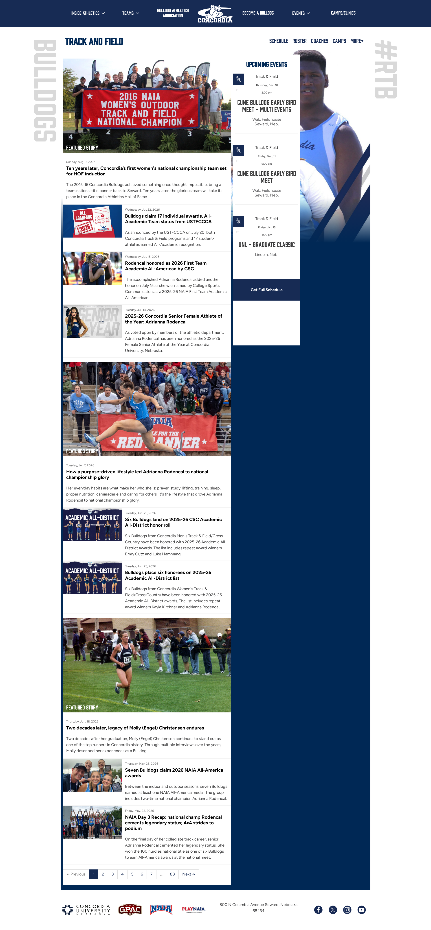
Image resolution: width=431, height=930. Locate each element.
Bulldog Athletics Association (173, 12)
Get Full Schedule (267, 289)
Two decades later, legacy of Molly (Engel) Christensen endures (135, 728)
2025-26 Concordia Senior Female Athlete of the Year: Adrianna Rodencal (173, 318)
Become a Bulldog (258, 12)
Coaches (319, 40)
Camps (339, 40)
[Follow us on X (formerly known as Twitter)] (332, 910)
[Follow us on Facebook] (318, 910)
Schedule (278, 40)
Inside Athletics (85, 13)
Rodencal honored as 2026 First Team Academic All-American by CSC (166, 265)
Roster (299, 40)
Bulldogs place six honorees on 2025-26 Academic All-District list (168, 575)
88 (172, 874)
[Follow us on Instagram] (347, 910)
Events (298, 13)
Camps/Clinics (343, 12)
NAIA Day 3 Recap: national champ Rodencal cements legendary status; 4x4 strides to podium (173, 822)
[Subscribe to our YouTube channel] (361, 910)
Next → (188, 874)
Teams (128, 13)
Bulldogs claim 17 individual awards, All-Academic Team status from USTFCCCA (168, 218)
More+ (357, 40)
